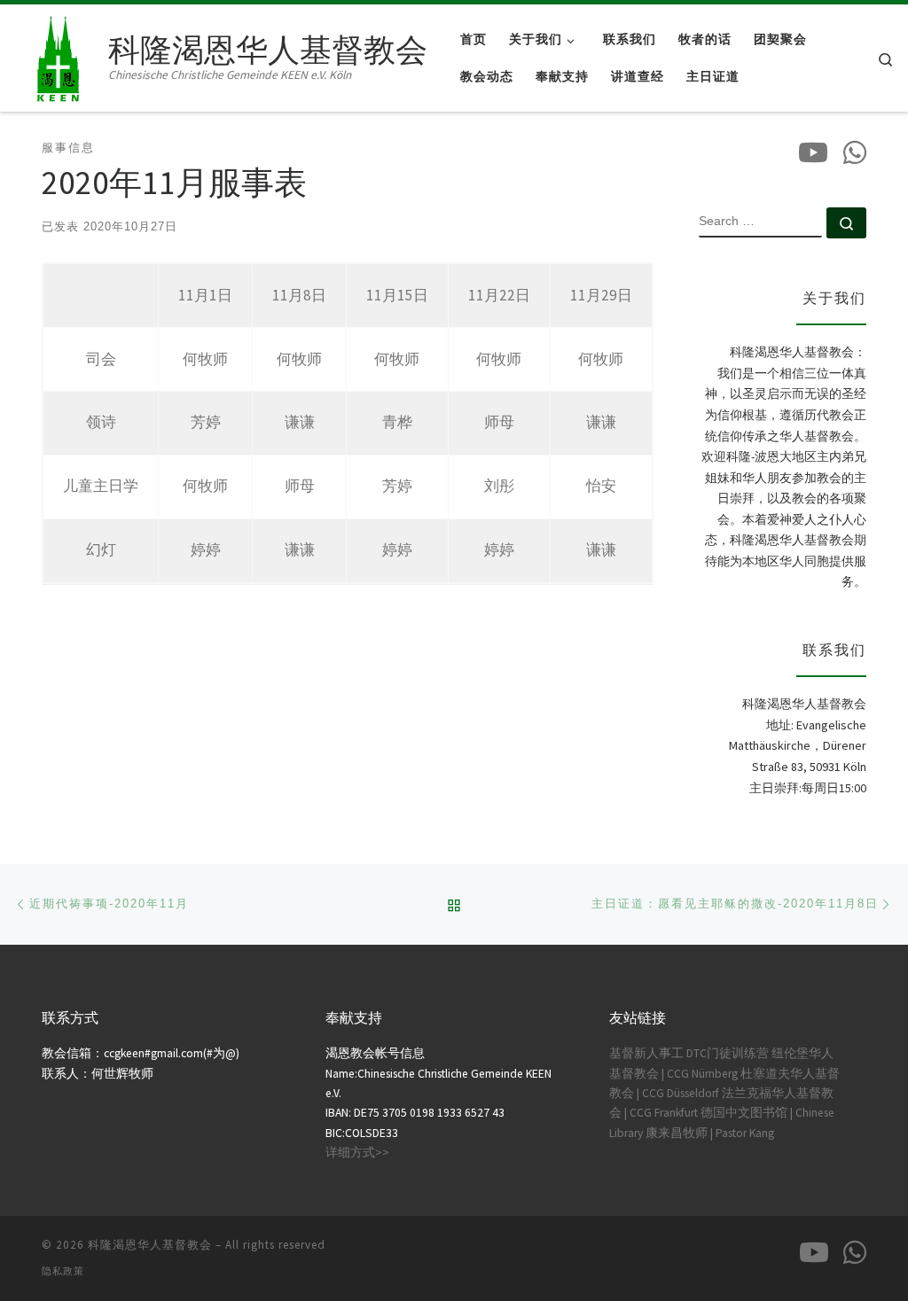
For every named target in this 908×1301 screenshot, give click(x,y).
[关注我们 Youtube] (813, 152)
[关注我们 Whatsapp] (854, 152)
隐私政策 (63, 1271)
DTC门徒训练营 (727, 1053)
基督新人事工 (646, 1053)
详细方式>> (357, 1152)
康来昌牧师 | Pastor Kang (710, 1133)
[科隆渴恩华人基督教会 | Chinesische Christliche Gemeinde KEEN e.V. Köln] (57, 54)
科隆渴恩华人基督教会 (150, 1244)
